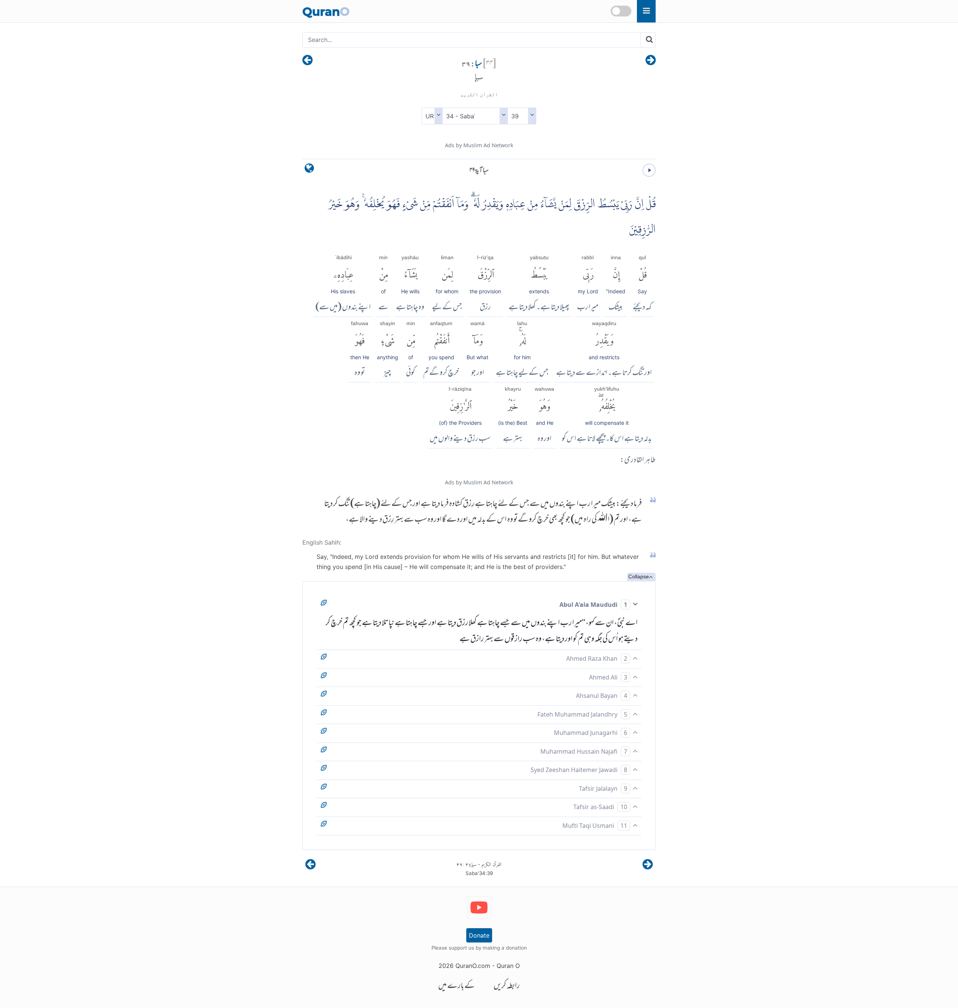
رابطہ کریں (507, 986)
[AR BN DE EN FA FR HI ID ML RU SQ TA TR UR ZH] (432, 116)
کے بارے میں (456, 986)
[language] (309, 170)
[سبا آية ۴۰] (307, 60)
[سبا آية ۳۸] (651, 60)
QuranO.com (472, 965)
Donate (479, 935)
